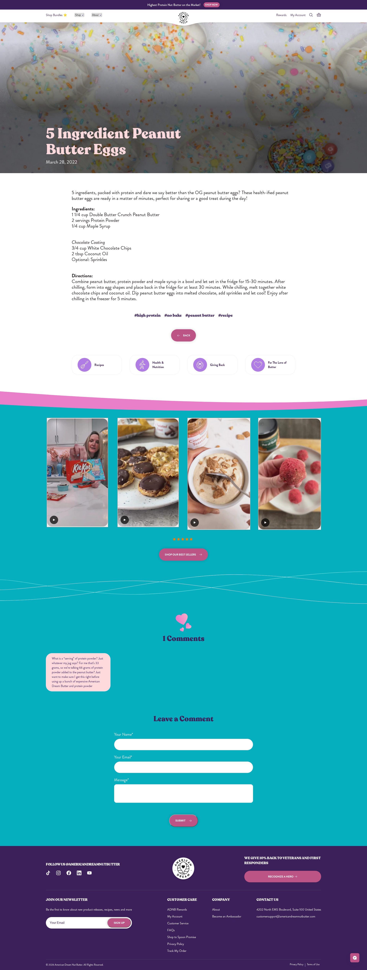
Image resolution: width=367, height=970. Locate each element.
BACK (186, 335)
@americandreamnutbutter (93, 864)
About (95, 15)
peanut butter (102, 281)
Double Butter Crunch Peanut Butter (124, 214)
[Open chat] (354, 957)
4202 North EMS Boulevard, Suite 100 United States (289, 909)
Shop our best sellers (180, 554)
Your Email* (123, 757)
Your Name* (123, 734)
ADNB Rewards (177, 909)
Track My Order (176, 951)
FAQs (171, 930)
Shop (78, 15)
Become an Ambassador (226, 916)
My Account (297, 15)
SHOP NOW (211, 4)
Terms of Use (313, 964)
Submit (180, 820)
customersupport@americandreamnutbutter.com (286, 916)
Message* (121, 780)
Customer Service (177, 923)
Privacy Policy (175, 944)
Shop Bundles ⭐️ (56, 15)
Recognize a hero (280, 876)
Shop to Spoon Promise (181, 937)
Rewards (281, 15)
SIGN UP (119, 922)
